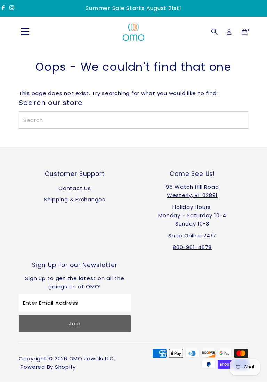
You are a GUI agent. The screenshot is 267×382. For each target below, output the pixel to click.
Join (74, 323)
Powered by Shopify (48, 367)
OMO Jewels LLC (91, 358)
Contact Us (74, 188)
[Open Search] (214, 32)
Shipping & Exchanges (74, 199)
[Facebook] (3, 8)
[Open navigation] (25, 32)
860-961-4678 (192, 247)
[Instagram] (12, 8)
